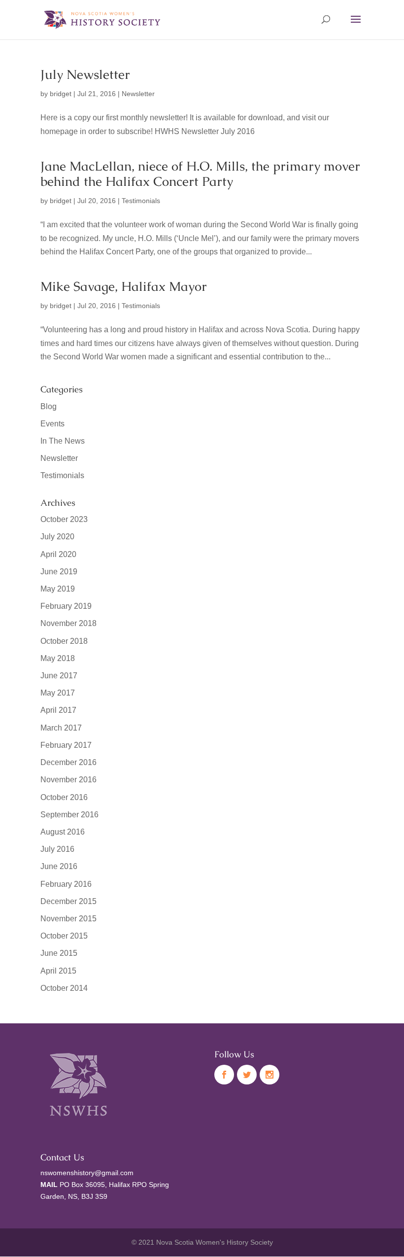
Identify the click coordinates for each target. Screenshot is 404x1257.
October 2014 (64, 988)
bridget (60, 94)
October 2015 (64, 936)
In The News (62, 441)
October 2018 (64, 641)
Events (52, 423)
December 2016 (68, 762)
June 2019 (58, 571)
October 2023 (64, 519)
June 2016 (58, 866)
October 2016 (64, 797)
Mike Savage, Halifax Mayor (123, 286)
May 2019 (57, 589)
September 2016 (69, 814)
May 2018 (57, 658)
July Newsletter (85, 74)
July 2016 (57, 849)
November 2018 (68, 623)
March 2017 (61, 728)
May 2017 (57, 693)
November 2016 (68, 779)
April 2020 (58, 554)
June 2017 (58, 675)
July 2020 (57, 536)
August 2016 (62, 832)
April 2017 (58, 710)
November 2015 (68, 918)
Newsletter (138, 94)
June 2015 (58, 953)
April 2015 (58, 971)
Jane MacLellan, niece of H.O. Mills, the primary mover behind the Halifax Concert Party (200, 174)
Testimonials (141, 201)
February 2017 (66, 745)
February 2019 (66, 606)
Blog (48, 406)
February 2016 (66, 884)
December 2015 (68, 901)
